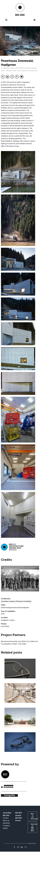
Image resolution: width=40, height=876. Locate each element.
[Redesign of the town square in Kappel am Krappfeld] (20, 717)
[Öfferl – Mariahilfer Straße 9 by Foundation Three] (20, 693)
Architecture (5, 68)
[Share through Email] (21, 77)
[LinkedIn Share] (7, 77)
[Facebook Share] (3, 77)
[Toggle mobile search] (6, 20)
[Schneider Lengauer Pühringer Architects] (20, 578)
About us (6, 820)
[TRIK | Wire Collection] (20, 742)
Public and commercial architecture (24, 70)
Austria (12, 68)
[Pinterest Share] (17, 77)
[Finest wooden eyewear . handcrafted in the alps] (20, 668)
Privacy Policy (32, 843)
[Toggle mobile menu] (35, 20)
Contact (5, 818)
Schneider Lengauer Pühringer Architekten (16, 601)
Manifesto (6, 823)
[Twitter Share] (12, 77)
